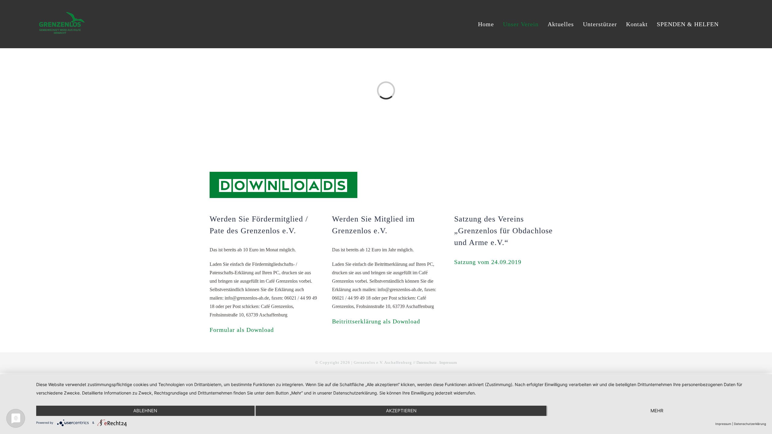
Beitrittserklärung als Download (376, 321)
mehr (656, 411)
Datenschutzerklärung (750, 424)
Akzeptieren (401, 411)
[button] (730, 24)
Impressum (448, 362)
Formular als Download (242, 329)
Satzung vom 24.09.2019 (487, 262)
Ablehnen (145, 411)
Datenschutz (426, 362)
